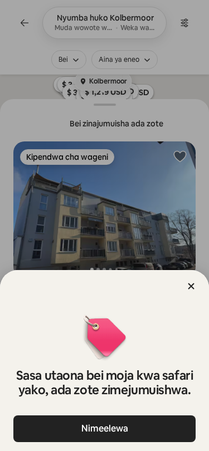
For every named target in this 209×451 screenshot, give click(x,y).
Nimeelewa (104, 428)
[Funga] (191, 286)
